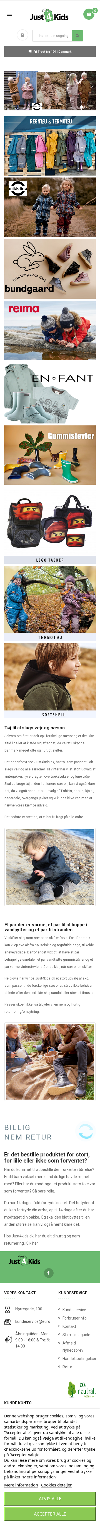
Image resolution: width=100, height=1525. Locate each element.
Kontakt (69, 1326)
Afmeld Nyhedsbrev (72, 1347)
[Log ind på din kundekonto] (23, 35)
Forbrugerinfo (74, 1318)
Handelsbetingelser (77, 1358)
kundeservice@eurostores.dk (40, 1321)
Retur (67, 1367)
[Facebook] (49, 1273)
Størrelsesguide (76, 1335)
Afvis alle (50, 1499)
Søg (77, 35)
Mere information (21, 1485)
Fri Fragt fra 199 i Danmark (51, 52)
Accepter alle (50, 1514)
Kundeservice (74, 1310)
